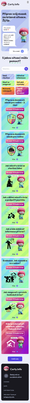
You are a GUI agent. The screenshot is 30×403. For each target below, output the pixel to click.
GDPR (5, 386)
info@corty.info (9, 397)
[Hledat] (26, 69)
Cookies (6, 382)
